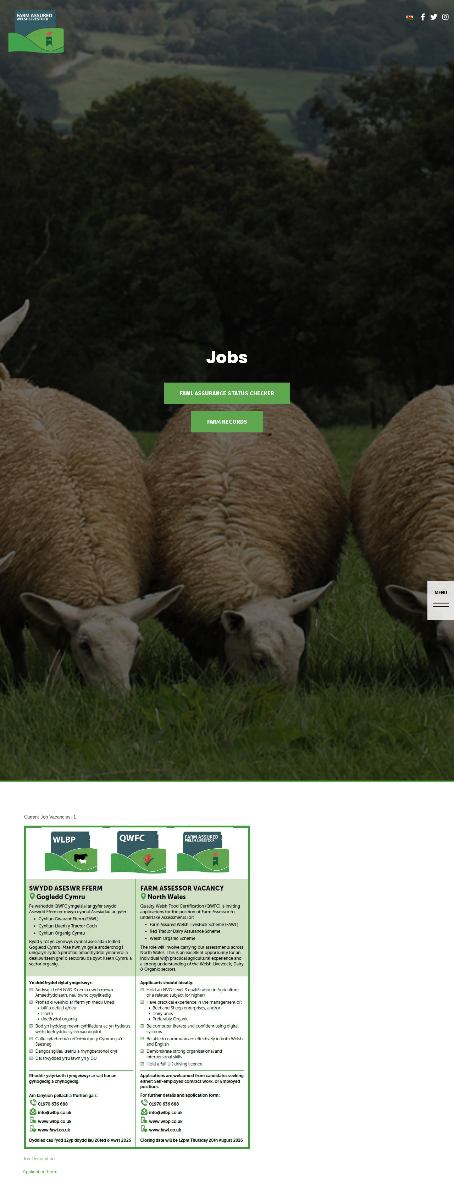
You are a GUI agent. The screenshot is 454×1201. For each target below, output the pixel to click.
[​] (423, 17)
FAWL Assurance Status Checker (227, 393)
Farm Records (227, 421)
